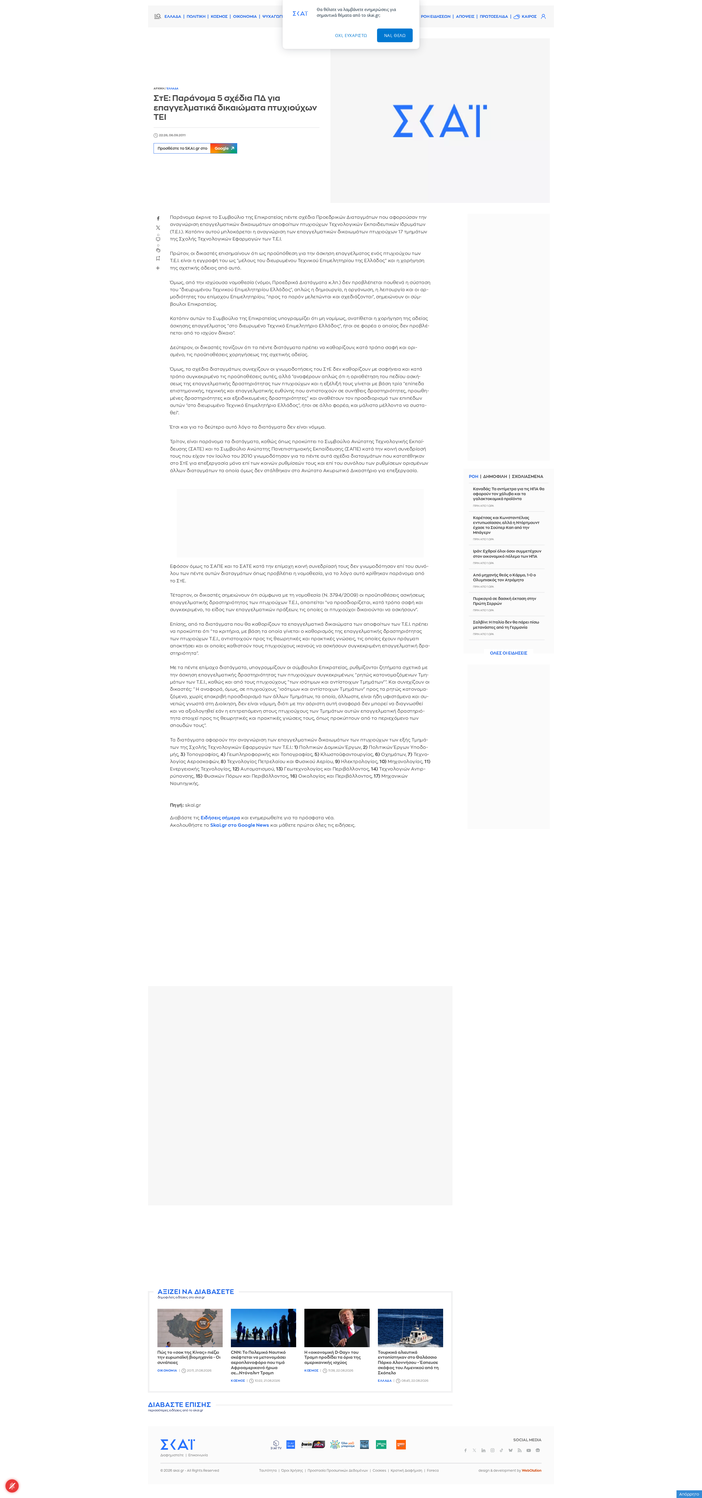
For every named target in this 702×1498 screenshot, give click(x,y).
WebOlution (532, 1470)
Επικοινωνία (198, 1455)
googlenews (538, 1450)
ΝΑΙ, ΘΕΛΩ (395, 35)
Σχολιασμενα (527, 477)
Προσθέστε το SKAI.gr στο (193, 148)
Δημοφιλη (495, 477)
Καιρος (529, 16)
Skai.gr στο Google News (239, 825)
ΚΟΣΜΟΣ (219, 16)
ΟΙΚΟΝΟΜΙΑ (245, 16)
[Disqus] (300, 911)
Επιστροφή (688, 1478)
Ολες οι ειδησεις (508, 653)
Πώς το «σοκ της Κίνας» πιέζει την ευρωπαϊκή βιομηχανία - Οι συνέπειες (188, 1357)
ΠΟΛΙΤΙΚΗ (196, 16)
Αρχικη (159, 88)
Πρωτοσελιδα (494, 16)
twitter (158, 228)
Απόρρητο (689, 1494)
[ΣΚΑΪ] (177, 1444)
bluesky (510, 1450)
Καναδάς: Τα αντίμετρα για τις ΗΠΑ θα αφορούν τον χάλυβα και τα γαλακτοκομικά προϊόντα (508, 494)
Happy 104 (401, 1444)
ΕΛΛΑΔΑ (173, 16)
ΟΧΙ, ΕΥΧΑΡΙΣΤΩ (351, 35)
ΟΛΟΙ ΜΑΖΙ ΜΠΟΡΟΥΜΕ (338, 1447)
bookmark (158, 258)
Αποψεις (465, 16)
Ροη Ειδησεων (436, 16)
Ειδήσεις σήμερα (220, 817)
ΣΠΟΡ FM (312, 1444)
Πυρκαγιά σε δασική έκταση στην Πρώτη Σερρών (504, 601)
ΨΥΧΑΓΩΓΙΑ (274, 16)
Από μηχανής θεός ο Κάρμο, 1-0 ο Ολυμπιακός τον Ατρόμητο (504, 577)
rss (519, 1450)
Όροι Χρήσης (292, 1470)
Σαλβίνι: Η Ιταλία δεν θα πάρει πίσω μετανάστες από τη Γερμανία (506, 624)
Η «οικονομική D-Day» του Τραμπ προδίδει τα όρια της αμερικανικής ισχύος (332, 1357)
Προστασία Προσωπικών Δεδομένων (338, 1470)
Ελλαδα (173, 88)
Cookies (379, 1470)
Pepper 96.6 (364, 1444)
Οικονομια (167, 1370)
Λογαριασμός (543, 16)
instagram (492, 1450)
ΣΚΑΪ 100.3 (291, 1444)
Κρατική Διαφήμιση (406, 1470)
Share (158, 268)
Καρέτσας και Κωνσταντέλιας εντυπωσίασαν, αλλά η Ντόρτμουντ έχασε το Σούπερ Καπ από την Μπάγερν (506, 525)
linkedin (483, 1450)
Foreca (433, 1470)
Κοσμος (238, 1380)
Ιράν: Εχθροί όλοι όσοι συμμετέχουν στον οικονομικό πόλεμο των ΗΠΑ (507, 553)
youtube (529, 1450)
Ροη (473, 477)
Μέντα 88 (381, 1444)
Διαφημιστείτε (172, 1455)
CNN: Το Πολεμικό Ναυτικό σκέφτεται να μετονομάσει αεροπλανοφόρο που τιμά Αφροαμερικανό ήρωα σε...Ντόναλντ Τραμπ (258, 1362)
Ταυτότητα (268, 1470)
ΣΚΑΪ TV (276, 1444)
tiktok (501, 1450)
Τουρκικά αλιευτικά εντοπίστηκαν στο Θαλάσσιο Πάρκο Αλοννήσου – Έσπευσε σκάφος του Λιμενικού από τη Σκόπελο (408, 1362)
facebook (158, 218)
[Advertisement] (300, 1248)
